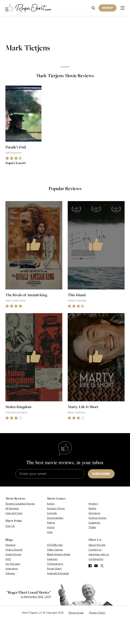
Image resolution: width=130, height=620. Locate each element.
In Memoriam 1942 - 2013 (36, 596)
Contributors (96, 559)
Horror (51, 527)
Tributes (10, 573)
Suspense (94, 522)
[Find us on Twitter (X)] (102, 565)
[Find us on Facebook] (90, 565)
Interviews (11, 568)
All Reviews (12, 508)
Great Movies (13, 554)
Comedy (52, 513)
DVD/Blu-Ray (55, 544)
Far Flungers (12, 563)
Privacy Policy (97, 612)
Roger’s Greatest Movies (20, 503)
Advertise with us (99, 554)
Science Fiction (97, 517)
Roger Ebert (54, 568)
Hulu (49, 532)
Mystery (93, 503)
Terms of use (76, 612)
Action (51, 503)
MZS (8, 559)
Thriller (92, 527)
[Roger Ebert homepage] (28, 8)
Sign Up (10, 526)
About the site (97, 544)
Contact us (95, 549)
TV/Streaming (55, 563)
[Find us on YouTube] (96, 565)
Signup (107, 7)
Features (52, 559)
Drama (51, 522)
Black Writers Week (58, 554)
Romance (94, 513)
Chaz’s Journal (13, 549)
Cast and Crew (14, 513)
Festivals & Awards (58, 573)
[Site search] (93, 8)
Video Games (55, 549)
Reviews (10, 544)
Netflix (92, 508)
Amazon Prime (56, 508)
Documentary (55, 517)
